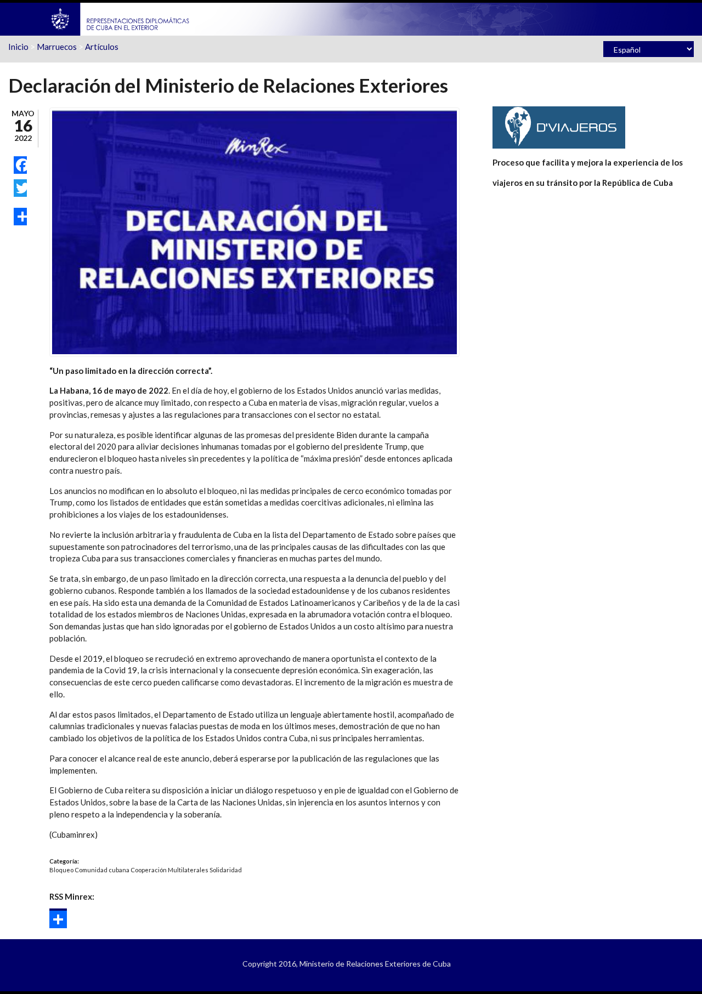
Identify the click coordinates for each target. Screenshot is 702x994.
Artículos (101, 47)
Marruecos (57, 47)
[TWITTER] (20, 188)
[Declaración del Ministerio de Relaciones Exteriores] (254, 231)
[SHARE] (20, 216)
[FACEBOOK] (20, 165)
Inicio (18, 47)
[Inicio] (120, 18)
